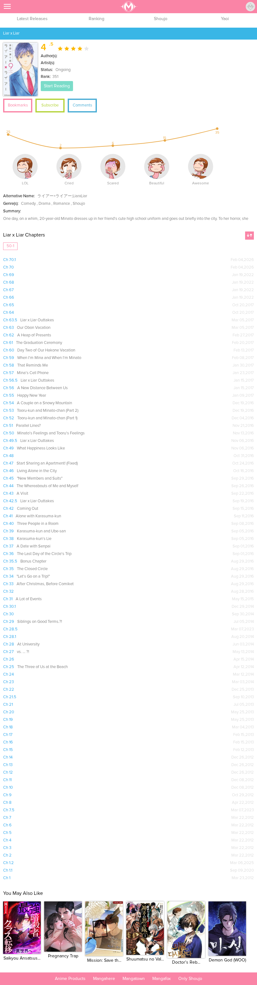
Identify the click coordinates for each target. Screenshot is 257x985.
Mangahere (104, 979)
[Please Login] (250, 6)
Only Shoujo (190, 979)
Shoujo (160, 19)
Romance (61, 204)
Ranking (96, 19)
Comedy (28, 204)
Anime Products (70, 979)
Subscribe (50, 105)
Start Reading (57, 86)
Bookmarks (18, 105)
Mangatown (134, 979)
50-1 (10, 246)
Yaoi (225, 19)
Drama (44, 204)
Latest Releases (32, 19)
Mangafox (161, 979)
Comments (82, 105)
